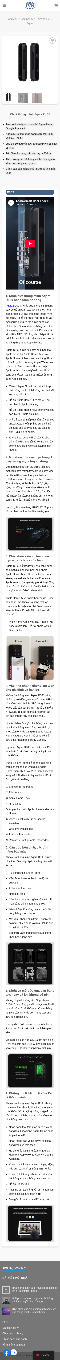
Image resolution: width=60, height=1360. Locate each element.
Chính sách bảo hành (14, 1339)
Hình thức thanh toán (14, 1344)
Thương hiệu (43, 19)
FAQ (5, 1322)
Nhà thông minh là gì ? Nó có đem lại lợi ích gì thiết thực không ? (35, 1289)
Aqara (30, 23)
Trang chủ (11, 19)
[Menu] (4, 5)
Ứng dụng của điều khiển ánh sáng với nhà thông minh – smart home (34, 1310)
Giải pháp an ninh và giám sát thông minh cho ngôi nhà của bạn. (32, 1300)
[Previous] (8, 63)
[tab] (30, 192)
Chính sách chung (12, 1333)
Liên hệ (13, 441)
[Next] (52, 63)
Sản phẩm (27, 19)
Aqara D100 (12, 305)
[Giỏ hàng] (56, 5)
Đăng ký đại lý (10, 1327)
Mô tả (10, 192)
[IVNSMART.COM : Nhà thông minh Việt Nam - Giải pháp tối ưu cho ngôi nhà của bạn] (30, 5)
